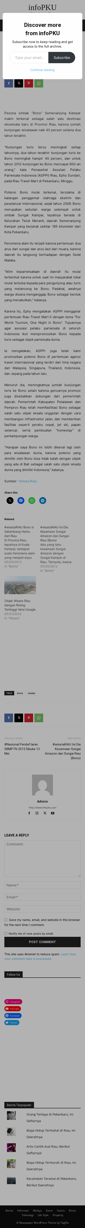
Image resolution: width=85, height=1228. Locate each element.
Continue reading (42, 70)
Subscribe (62, 57)
